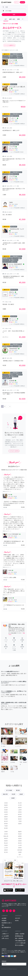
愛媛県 (20, 831)
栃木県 (6, 821)
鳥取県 (6, 838)
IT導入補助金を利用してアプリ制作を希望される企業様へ (20, 943)
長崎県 (20, 840)
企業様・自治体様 (19, 933)
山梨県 (20, 809)
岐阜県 (20, 814)
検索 (14, 14)
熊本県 (20, 843)
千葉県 (6, 826)
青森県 (6, 805)
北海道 (6, 803)
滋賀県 (20, 823)
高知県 (20, 834)
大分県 (20, 845)
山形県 (6, 814)
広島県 (6, 845)
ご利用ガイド (5, 933)
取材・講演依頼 (19, 938)
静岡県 (20, 816)
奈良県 (6, 834)
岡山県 (6, 843)
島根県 (6, 840)
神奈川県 (5, 794)
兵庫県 (6, 831)
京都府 (13, 798)
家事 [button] (18, 19)
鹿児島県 (20, 850)
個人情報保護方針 (6, 927)
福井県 (20, 807)
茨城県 (6, 819)
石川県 (20, 805)
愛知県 (20, 819)
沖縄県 (20, 852)
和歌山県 (6, 836)
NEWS (17, 920)
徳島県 (6, 850)
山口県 (6, 847)
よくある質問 (5, 936)
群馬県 (6, 823)
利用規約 (4, 920)
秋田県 (6, 812)
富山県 (20, 803)
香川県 (6, 852)
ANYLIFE (17, 918)
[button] (6, 640)
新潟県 (6, 828)
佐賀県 (20, 838)
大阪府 (21, 794)
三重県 (20, 821)
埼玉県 (13, 794)
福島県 (6, 816)
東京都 (18, 790)
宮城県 (6, 809)
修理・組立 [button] (12, 19)
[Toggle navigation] (26, 2)
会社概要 (4, 918)
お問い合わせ (5, 938)
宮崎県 (20, 847)
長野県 (20, 812)
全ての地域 (9, 790)
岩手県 (6, 807)
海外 (20, 854)
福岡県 (20, 836)
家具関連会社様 (19, 936)
